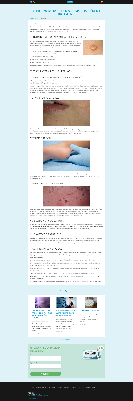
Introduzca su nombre (35, 355)
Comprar (45, 373)
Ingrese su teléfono (34, 362)
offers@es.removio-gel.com (34, 394)
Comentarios (52, 387)
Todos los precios (90, 387)
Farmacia (74, 387)
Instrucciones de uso (41, 387)
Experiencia (31, 387)
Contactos (81, 387)
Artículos (66, 387)
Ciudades (59, 387)
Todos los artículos (66, 339)
